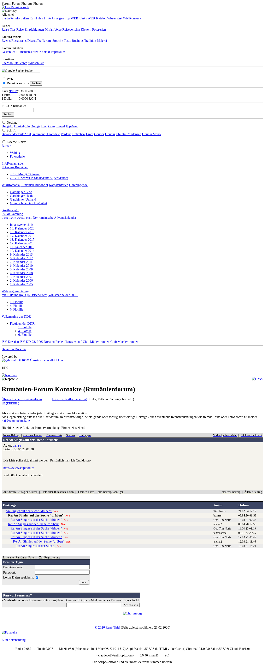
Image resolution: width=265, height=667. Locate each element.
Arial (27, 134)
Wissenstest (114, 18)
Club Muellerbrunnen (124, 341)
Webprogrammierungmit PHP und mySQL (16, 293)
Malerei (102, 40)
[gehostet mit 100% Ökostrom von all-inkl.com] (33, 360)
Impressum (58, 52)
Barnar (6, 145)
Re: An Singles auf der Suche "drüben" (36, 519)
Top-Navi (72, 126)
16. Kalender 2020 (22, 228)
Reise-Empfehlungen (30, 29)
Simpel (60, 126)
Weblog (15, 152)
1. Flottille (16, 302)
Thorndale (53, 134)
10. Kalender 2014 (22, 250)
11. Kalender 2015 (22, 247)
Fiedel (59, 341)
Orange (35, 126)
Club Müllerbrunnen (96, 341)
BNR (13, 91)
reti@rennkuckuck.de (16, 420)
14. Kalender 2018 (22, 236)
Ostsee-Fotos (38, 295)
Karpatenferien (58, 185)
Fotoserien (99, 29)
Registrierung (10, 403)
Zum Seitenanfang (14, 640)
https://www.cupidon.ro (18, 468)
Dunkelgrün (22, 126)
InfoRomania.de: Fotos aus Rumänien (15, 165)
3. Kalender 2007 (21, 277)
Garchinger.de (78, 185)
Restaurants (18, 40)
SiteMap (7, 63)
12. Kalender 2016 (22, 243)
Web (10, 79)
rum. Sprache (54, 40)
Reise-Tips (9, 29)
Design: (12, 122)
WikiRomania (132, 18)
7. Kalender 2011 (21, 262)
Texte (67, 40)
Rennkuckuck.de (18, 83)
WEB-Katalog (97, 18)
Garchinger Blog (21, 192)
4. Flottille (16, 305)
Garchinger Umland (23, 199)
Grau (51, 126)
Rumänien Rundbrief (34, 185)
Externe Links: (16, 142)
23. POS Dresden (43, 341)
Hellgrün (7, 126)
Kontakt (44, 52)
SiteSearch (20, 63)
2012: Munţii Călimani (25, 174)
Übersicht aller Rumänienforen (22, 399)
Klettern (86, 29)
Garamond (39, 134)
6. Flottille (16, 309)
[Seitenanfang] (9, 375)
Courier (99, 134)
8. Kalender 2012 (21, 258)
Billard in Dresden (14, 349)
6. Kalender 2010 (21, 265)
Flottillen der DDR (22, 323)
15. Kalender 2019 (22, 232)
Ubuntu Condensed (128, 134)
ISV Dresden (10, 341)
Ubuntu (110, 134)
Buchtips (77, 40)
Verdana (66, 134)
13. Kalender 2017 (22, 239)
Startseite (7, 18)
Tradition (90, 40)
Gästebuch (9, 52)
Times (89, 134)
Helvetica (78, 134)
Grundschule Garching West (28, 203)
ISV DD (25, 341)
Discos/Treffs (36, 40)
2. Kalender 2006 (21, 280)
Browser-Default (13, 134)
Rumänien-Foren (27, 52)
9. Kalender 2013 (21, 254)
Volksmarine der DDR (63, 295)
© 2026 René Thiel (107, 627)
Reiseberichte (71, 29)
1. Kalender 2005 (21, 284)
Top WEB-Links (76, 18)
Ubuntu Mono (151, 134)
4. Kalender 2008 (21, 273)
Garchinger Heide (21, 195)
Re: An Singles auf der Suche (35, 545)
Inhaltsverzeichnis (21, 224)
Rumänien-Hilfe (40, 18)
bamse (17, 445)
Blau (44, 126)
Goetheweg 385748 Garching (17, 213)
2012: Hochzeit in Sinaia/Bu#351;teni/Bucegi (39, 178)
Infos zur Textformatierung (69, 399)
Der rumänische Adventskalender (54, 217)
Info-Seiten (21, 18)
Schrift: (11, 130)
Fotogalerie (17, 156)
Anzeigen (57, 18)
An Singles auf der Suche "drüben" (29, 511)
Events (6, 40)
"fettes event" (73, 341)
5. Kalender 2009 (21, 269)
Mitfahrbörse (53, 29)
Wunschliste (36, 63)
